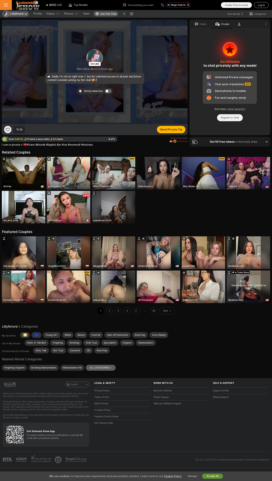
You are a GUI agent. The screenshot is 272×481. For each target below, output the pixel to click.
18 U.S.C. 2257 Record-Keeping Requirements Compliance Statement (232, 459)
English (74, 384)
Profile (37, 13)
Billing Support (221, 397)
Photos (71, 13)
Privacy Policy (102, 390)
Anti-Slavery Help (103, 423)
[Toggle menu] (6, 5)
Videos (53, 13)
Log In (261, 5)
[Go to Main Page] (27, 5)
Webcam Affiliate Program (167, 403)
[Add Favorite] (7, 129)
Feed (86, 13)
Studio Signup (161, 397)
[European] (36, 335)
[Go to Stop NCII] (76, 460)
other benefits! (236, 109)
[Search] (162, 5)
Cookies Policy (102, 410)
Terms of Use (101, 397)
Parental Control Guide (106, 416)
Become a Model (163, 390)
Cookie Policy (172, 476)
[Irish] (25, 335)
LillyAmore (10, 326)
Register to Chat (230, 117)
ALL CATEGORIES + (101, 367)
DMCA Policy (101, 403)
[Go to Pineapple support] (58, 459)
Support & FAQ (221, 390)
